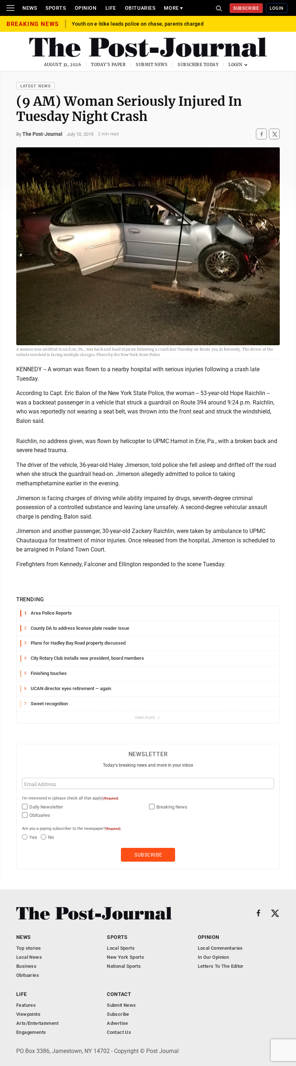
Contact (119, 994)
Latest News (35, 86)
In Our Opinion (213, 957)
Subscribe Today (198, 64)
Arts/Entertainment (37, 1023)
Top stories (28, 948)
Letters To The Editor (221, 966)
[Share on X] (274, 134)
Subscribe (246, 8)
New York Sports (125, 957)
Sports (55, 8)
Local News (29, 957)
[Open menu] (10, 7)
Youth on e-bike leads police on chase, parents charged (138, 24)
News (29, 8)
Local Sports (121, 948)
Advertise (117, 1023)
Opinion (86, 8)
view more (145, 717)
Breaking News (171, 807)
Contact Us (119, 1032)
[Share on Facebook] (261, 134)
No (51, 837)
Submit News (151, 64)
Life (110, 8)
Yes (33, 837)
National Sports (124, 966)
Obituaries (140, 8)
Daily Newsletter (46, 807)
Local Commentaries (220, 948)
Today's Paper (108, 64)
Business (26, 966)
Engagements (31, 1032)
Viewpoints (28, 1014)
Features (26, 1005)
